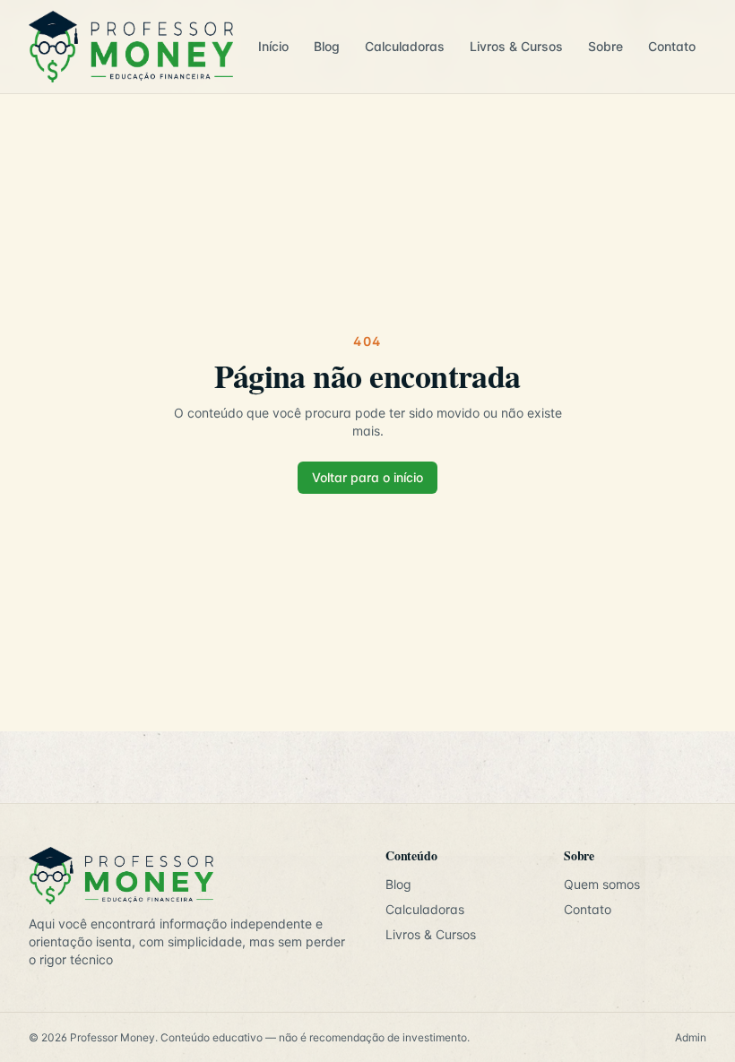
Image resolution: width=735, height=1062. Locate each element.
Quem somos (602, 884)
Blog (327, 46)
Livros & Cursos (516, 46)
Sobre (605, 46)
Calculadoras (405, 46)
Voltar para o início (367, 477)
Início (273, 46)
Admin (690, 1037)
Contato (672, 46)
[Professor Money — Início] (131, 46)
